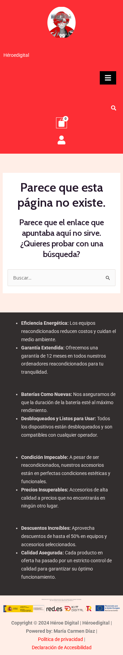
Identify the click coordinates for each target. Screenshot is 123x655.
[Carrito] (61, 122)
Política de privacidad (60, 639)
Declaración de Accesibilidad (62, 647)
